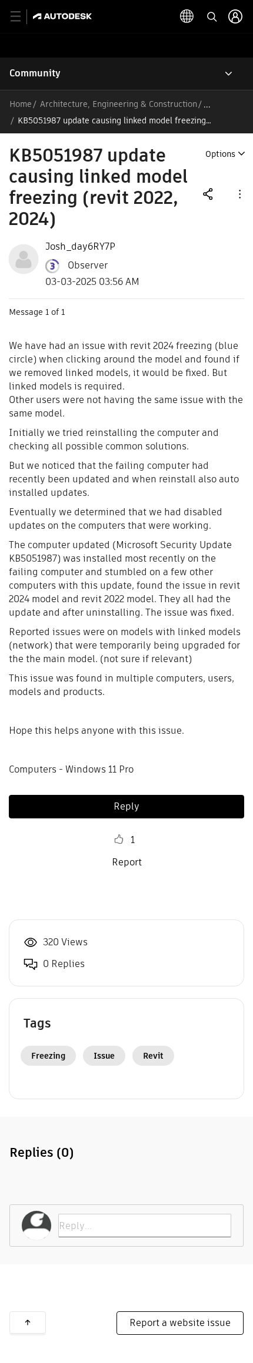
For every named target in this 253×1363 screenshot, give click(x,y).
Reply (126, 806)
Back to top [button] (27, 1322)
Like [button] (118, 839)
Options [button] (220, 154)
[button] (239, 193)
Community (35, 73)
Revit (153, 1056)
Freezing (48, 1056)
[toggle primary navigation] (22, 16)
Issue (104, 1056)
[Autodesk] (64, 16)
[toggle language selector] (187, 16)
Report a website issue (180, 1323)
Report (127, 862)
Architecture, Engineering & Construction (118, 104)
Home (20, 104)
